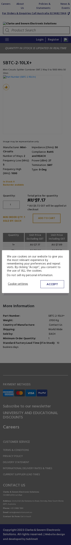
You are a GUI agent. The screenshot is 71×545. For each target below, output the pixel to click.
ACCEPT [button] (52, 284)
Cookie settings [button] (18, 284)
